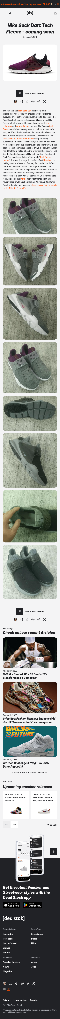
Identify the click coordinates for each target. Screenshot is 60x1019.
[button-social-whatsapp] (33, 101)
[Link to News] (10, 13)
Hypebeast (48, 160)
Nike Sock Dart (24, 110)
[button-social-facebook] (27, 101)
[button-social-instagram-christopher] (15, 101)
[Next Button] (14, 824)
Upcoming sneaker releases (27, 786)
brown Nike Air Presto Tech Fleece (18, 138)
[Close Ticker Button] (55, 4)
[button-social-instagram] (21, 101)
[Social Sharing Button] (19, 93)
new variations (22, 126)
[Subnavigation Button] (4, 13)
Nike (23, 179)
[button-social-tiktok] (38, 101)
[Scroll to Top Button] (53, 851)
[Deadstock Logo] (30, 13)
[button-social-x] (44, 101)
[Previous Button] (6, 824)
